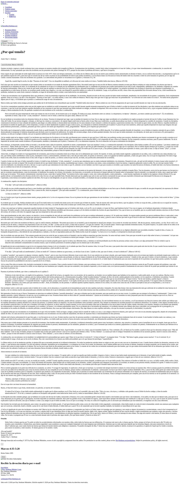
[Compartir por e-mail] (8, 41)
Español (7, 13)
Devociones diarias (11, 37)
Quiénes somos (10, 9)
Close (3, 457)
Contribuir (8, 7)
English (11, 14)
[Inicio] (3, 4)
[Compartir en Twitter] (9, 41)
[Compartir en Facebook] (11, 41)
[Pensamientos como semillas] (1, 47)
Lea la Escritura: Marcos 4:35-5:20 (12, 65)
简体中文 (12, 16)
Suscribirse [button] (4, 467)
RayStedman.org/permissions (125, 440)
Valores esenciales (11, 11)
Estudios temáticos (11, 35)
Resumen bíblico (10, 30)
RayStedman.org (11, 26)
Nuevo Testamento (11, 34)
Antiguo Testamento (11, 32)
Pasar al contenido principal (10, 2)
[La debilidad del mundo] (1, 57)
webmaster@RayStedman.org (11, 479)
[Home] (11, 469)
